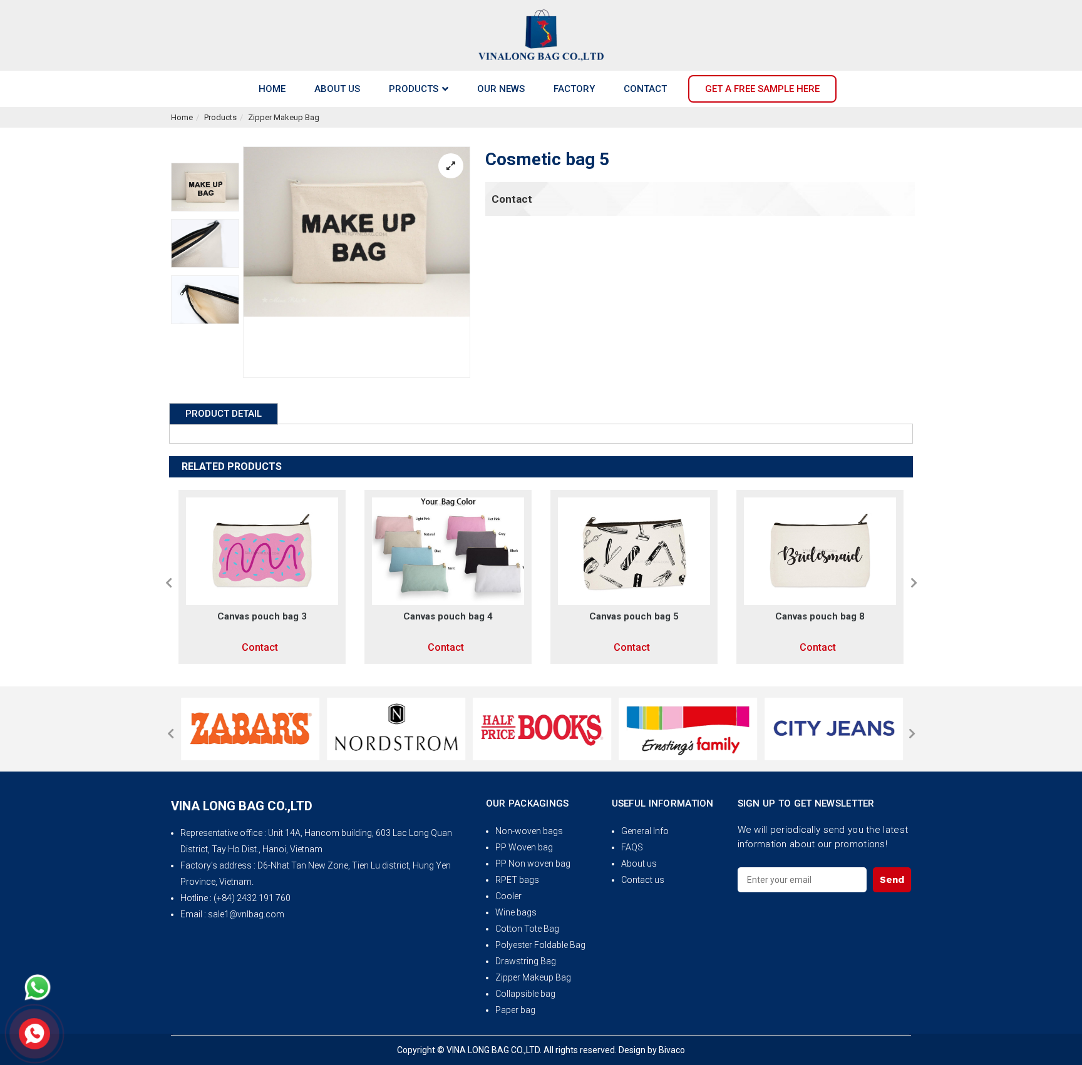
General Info (645, 831)
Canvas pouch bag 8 (713, 616)
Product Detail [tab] (223, 413)
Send (892, 879)
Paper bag (515, 1010)
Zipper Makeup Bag (283, 117)
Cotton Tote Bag (527, 929)
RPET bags (517, 880)
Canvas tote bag (898, 616)
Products (220, 117)
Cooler (508, 896)
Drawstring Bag (525, 961)
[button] (168, 582)
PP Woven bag (524, 847)
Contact (512, 199)
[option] (205, 187)
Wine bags (516, 912)
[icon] (38, 987)
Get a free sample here (762, 88)
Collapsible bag (525, 994)
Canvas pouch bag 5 (527, 616)
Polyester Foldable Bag (540, 945)
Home (182, 117)
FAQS (632, 847)
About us (639, 864)
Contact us (642, 880)
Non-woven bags (529, 831)
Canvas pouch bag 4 (341, 616)
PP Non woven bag (532, 864)
